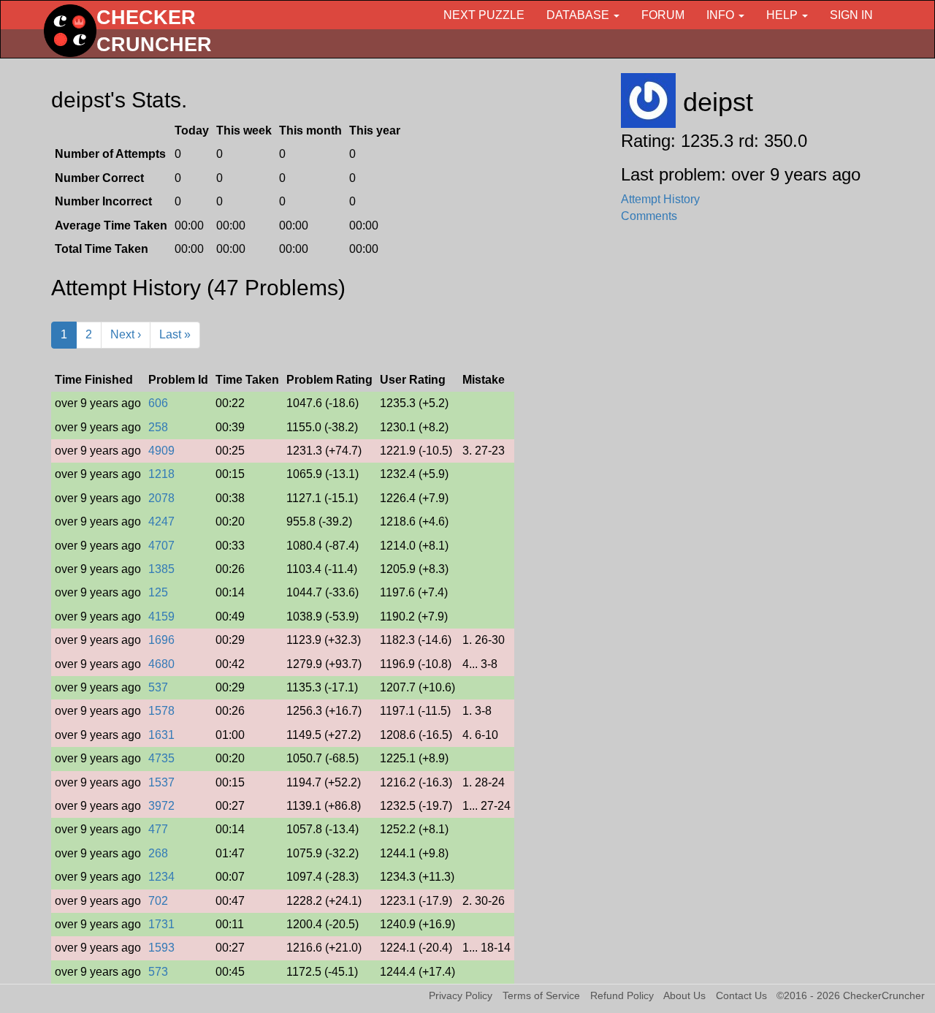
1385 (161, 569)
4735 (161, 758)
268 (158, 853)
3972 (161, 806)
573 (158, 971)
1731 (161, 924)
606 (158, 403)
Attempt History (660, 199)
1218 (161, 474)
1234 (161, 876)
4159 (161, 616)
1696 (161, 640)
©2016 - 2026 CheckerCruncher (850, 995)
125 (158, 592)
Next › (125, 334)
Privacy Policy (460, 995)
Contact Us (741, 995)
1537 (161, 782)
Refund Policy (622, 995)
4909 (161, 450)
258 (158, 427)
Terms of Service (541, 995)
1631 (161, 735)
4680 (161, 664)
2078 (161, 498)
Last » (175, 334)
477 (158, 829)
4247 (161, 521)
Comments (649, 216)
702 (158, 901)
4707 (161, 545)
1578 (161, 711)
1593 (161, 947)
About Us (684, 995)
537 (158, 687)
